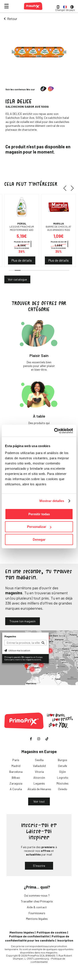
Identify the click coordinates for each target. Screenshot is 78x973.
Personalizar (36, 527)
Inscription (65, 940)
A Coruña (16, 789)
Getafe (62, 766)
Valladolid (39, 766)
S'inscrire (39, 865)
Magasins (10, 636)
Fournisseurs (37, 913)
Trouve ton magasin (23, 621)
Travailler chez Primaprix (37, 901)
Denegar (39, 539)
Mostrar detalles (51, 501)
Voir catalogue (17, 279)
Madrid (15, 766)
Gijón (62, 771)
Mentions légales (37, 918)
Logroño (62, 777)
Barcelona (16, 771)
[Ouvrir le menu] (6, 6)
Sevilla (39, 760)
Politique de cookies (52, 932)
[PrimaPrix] (33, 6)
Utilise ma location (19, 650)
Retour (12, 19)
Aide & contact (37, 907)
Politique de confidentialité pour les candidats (37, 938)
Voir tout (39, 801)
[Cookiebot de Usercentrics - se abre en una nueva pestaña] (55, 431)
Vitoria (39, 771)
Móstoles (62, 783)
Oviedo (62, 789)
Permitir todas (39, 514)
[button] (66, 188)
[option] (58, 6)
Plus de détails (21, 260)
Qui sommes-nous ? (37, 895)
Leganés (39, 783)
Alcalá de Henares (39, 789)
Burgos (62, 760)
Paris (15, 760)
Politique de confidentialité (29, 936)
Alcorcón (39, 777)
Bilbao (16, 777)
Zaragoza (16, 783)
